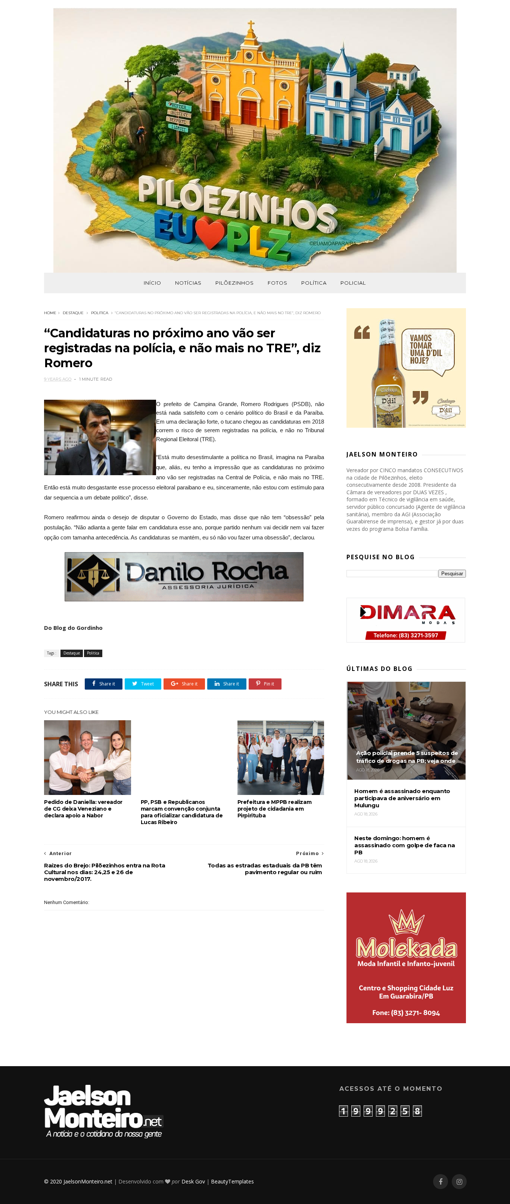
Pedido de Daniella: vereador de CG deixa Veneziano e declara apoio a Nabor (83, 809)
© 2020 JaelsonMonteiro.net (78, 1181)
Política (314, 283)
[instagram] (459, 1181)
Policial (353, 283)
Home (50, 312)
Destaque (73, 312)
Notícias (188, 283)
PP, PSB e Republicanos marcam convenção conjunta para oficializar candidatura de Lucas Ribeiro (182, 812)
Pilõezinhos (234, 283)
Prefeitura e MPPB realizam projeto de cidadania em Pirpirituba (274, 809)
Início (152, 283)
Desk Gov (193, 1181)
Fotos (277, 283)
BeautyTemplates (232, 1181)
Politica (99, 312)
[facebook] (440, 1181)
